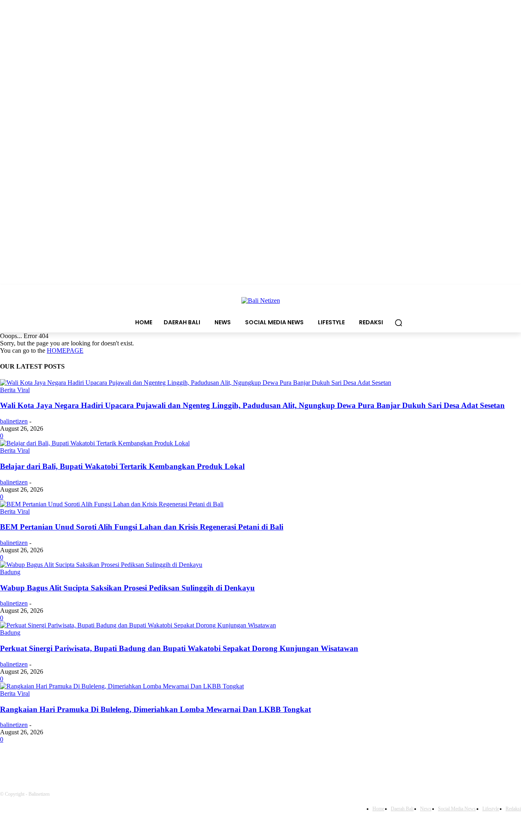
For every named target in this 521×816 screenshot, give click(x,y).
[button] (398, 322)
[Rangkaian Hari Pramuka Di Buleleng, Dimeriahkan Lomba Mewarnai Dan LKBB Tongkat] (122, 686)
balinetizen (14, 421)
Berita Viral (15, 389)
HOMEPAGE (65, 350)
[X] (137, 762)
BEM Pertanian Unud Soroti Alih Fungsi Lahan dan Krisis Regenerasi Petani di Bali (141, 527)
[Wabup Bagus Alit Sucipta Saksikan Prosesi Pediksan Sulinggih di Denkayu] (101, 564)
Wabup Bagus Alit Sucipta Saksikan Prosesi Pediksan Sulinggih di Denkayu (127, 588)
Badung (10, 572)
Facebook (35, 762)
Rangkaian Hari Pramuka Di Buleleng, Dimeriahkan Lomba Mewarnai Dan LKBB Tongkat (155, 709)
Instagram (99, 762)
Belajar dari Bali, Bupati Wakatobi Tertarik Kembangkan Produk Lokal (122, 466)
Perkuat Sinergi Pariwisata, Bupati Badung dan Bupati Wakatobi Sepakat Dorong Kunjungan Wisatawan (179, 648)
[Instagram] (71, 762)
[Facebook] (8, 762)
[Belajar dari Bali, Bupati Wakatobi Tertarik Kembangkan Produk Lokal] (95, 443)
